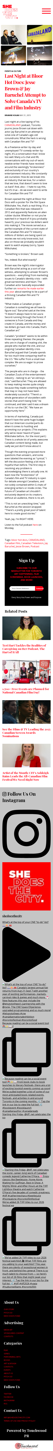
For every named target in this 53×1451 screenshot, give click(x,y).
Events (7, 1370)
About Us (8, 1373)
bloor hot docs (19, 540)
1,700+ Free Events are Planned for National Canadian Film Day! (25, 690)
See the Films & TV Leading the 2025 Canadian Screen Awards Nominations (26, 732)
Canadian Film (12, 543)
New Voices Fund (12, 1316)
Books (7, 1360)
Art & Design (10, 1363)
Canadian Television (32, 543)
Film (6, 1350)
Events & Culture (13, 71)
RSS (5, 1403)
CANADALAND (13, 125)
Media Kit (8, 1329)
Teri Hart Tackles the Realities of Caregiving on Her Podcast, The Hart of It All (24, 648)
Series (7, 1353)
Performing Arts (12, 1356)
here (35, 524)
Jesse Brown (22, 546)
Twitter (7, 1393)
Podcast (35, 546)
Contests (8, 1336)
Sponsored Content (14, 1333)
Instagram (9, 1400)
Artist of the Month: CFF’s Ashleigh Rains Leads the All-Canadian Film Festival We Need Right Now (25, 776)
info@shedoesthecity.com (17, 1417)
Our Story (9, 1309)
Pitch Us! (8, 1312)
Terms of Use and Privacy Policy (19, 1421)
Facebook (8, 1397)
